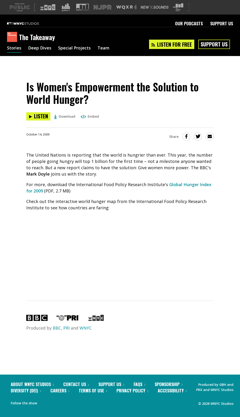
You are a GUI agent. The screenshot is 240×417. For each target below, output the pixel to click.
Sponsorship (167, 384)
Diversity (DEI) (24, 390)
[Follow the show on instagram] (62, 402)
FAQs (138, 384)
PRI (66, 328)
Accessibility (171, 390)
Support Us (221, 23)
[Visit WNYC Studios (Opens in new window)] (82, 7)
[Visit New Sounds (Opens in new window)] (155, 7)
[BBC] (37, 319)
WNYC (85, 328)
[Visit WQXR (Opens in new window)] (126, 7)
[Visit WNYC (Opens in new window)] (47, 7)
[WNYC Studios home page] (29, 23)
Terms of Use (91, 390)
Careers (58, 390)
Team (103, 48)
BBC (57, 328)
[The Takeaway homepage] (13, 37)
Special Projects (74, 48)
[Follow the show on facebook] (44, 402)
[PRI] (68, 319)
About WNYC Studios (31, 384)
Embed (93, 116)
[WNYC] (96, 319)
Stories (14, 48)
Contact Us (74, 384)
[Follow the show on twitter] (53, 402)
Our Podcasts (189, 23)
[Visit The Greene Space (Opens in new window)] (178, 7)
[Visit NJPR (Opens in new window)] (103, 7)
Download (67, 116)
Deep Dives (39, 48)
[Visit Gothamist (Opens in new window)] (66, 7)
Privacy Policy (130, 390)
